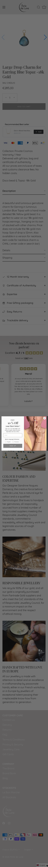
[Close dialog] (44, 418)
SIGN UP (13, 446)
